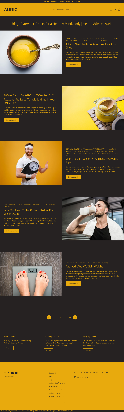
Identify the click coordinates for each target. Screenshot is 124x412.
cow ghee (114, 39)
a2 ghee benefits (81, 39)
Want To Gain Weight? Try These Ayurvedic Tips (92, 160)
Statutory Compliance (56, 396)
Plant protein (109, 150)
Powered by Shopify (9, 376)
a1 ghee (7, 94)
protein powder (81, 151)
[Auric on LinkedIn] (12, 373)
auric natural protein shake (78, 148)
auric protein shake (101, 148)
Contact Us (68, 9)
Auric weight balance (13, 205)
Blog (50, 380)
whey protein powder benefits (101, 153)
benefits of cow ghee (99, 39)
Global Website (60, 9)
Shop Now (9, 348)
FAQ (50, 376)
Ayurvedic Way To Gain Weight (84, 266)
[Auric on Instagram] (9, 373)
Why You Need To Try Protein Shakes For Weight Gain (28, 212)
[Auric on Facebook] (5, 373)
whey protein (80, 153)
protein (69, 151)
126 (69, 317)
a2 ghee (69, 39)
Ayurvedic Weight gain (33, 205)
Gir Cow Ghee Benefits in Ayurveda (81, 40)
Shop (54, 9)
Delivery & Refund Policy (57, 383)
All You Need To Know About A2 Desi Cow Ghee (91, 46)
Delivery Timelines (55, 393)
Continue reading (73, 64)
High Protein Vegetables (91, 150)
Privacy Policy (53, 386)
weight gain (49, 205)
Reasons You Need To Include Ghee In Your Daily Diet (29, 101)
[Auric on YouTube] (16, 373)
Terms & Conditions (55, 390)
